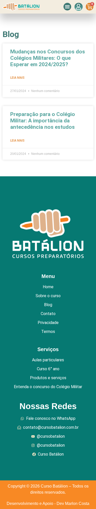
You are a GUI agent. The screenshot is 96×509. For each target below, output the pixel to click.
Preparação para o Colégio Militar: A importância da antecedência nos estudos (42, 120)
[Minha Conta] (79, 7)
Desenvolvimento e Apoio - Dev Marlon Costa (48, 503)
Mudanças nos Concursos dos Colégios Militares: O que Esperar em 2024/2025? (47, 58)
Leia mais (17, 77)
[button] (67, 6)
